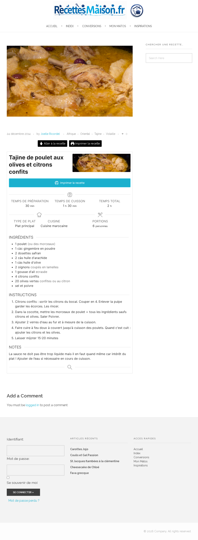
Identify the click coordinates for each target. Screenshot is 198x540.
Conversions (141, 457)
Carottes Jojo (79, 449)
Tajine (98, 133)
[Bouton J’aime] (122, 134)
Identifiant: (15, 439)
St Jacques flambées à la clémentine (94, 461)
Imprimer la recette (87, 143)
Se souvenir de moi (22, 483)
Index (137, 453)
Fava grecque (79, 473)
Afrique (71, 133)
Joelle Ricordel (50, 133)
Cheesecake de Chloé (84, 467)
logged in (33, 405)
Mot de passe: (18, 459)
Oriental (85, 133)
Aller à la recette (54, 143)
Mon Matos (141, 461)
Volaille (110, 133)
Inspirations (141, 465)
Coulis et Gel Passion (84, 455)
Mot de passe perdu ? (23, 500)
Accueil (138, 449)
